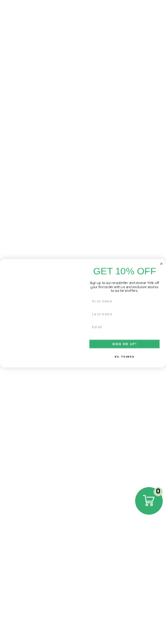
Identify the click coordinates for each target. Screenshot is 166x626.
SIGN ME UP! (125, 344)
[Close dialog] (161, 263)
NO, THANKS (124, 356)
